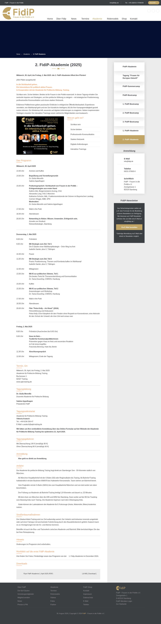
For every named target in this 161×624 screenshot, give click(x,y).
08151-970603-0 (130, 171)
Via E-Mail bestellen (129, 227)
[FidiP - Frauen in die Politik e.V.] (18, 13)
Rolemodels (112, 19)
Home (50, 19)
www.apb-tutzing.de (24, 382)
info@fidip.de (114, 3)
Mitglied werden (24, 597)
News (73, 19)
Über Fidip (61, 19)
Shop (124, 19)
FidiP (84, 613)
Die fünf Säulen (24, 591)
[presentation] (21, 138)
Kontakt (133, 19)
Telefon (96, 605)
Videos (53, 597)
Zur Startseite (121, 604)
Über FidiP (22, 587)
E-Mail (92, 601)
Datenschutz (88, 597)
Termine (85, 19)
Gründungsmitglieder (26, 594)
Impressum (87, 594)
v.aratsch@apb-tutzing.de (32, 424)
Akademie (97, 19)
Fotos (52, 601)
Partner (53, 604)
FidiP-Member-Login (124, 601)
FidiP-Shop (87, 587)
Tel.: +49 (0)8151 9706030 (134, 3)
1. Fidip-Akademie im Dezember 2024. (83, 556)
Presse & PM (23, 604)
